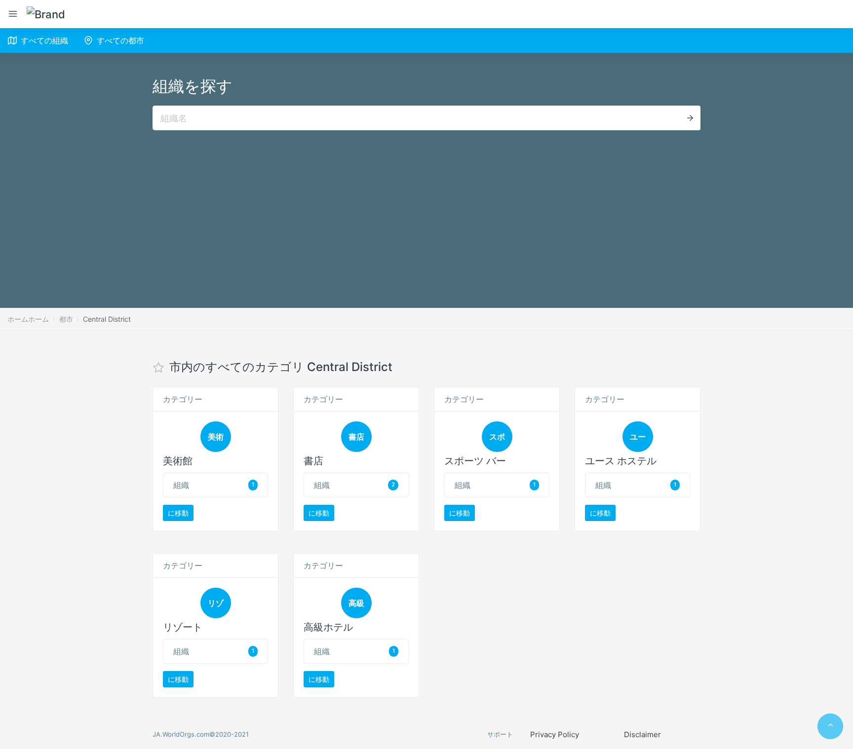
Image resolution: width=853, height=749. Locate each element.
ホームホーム (28, 319)
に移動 (178, 513)
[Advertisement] (426, 204)
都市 (66, 319)
